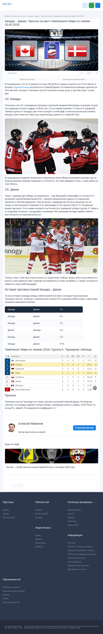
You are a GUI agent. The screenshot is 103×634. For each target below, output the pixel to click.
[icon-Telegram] (20, 486)
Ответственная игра (76, 558)
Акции (38, 535)
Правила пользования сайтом (81, 550)
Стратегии (72, 521)
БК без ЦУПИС (41, 514)
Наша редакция (75, 562)
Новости (71, 517)
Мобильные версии (11, 587)
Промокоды (40, 543)
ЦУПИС (38, 510)
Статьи (71, 514)
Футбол (6, 510)
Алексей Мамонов (30, 423)
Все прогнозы (9, 517)
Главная (7, 16)
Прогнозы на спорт (19, 16)
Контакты (72, 543)
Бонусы (38, 539)
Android (6, 595)
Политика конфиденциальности (82, 554)
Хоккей (6, 514)
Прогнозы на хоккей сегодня (73, 79)
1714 (89, 73)
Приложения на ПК (11, 602)
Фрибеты (39, 546)
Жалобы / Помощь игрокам (80, 546)
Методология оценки (77, 569)
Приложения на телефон (14, 591)
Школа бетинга (74, 510)
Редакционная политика (78, 565)
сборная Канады (21, 87)
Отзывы (38, 517)
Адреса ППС (73, 525)
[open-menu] (97, 5)
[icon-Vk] (14, 486)
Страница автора (84, 428)
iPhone (6, 598)
